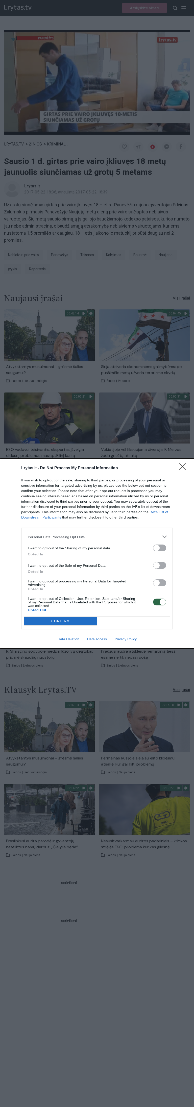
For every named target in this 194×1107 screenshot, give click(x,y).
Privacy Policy (126, 639)
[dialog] (97, 553)
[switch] (159, 548)
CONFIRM (60, 621)
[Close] (184, 468)
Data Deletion (68, 639)
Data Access (97, 639)
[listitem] (97, 536)
